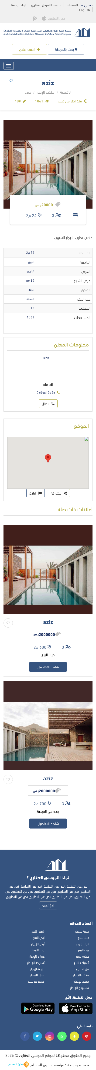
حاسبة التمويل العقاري (46, 4)
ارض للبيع (39, 937)
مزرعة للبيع (82, 968)
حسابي (88, 5)
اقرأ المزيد (48, 905)
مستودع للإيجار (79, 987)
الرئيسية (66, 92)
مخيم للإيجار (81, 981)
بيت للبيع (83, 949)
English (84, 9)
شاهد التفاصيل (48, 666)
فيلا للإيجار (82, 943)
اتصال (46, 403)
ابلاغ (33, 492)
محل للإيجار (37, 974)
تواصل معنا (18, 4)
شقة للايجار (82, 931)
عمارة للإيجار (37, 956)
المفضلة (72, 4)
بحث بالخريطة (64, 49)
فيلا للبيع (83, 937)
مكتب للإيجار (46, 92)
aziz (48, 621)
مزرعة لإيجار (37, 968)
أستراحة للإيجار (36, 962)
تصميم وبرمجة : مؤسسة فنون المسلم (60, 1064)
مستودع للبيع (36, 981)
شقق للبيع (38, 931)
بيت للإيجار (38, 949)
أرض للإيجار (38, 943)
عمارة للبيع (82, 956)
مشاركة (56, 492)
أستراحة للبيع (81, 962)
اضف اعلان (27, 49)
